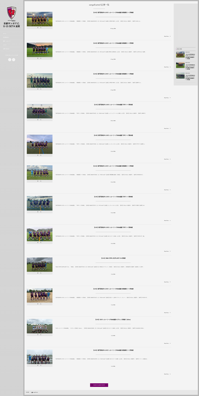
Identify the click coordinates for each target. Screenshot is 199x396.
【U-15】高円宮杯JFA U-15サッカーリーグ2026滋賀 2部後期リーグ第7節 (113, 43)
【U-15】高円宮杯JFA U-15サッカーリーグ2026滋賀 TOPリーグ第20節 (113, 135)
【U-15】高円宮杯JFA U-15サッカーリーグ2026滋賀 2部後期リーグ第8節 (113, 12)
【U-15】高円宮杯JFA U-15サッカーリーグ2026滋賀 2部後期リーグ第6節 (113, 74)
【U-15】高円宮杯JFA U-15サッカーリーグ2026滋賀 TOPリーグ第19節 (113, 197)
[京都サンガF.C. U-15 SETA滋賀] (11, 27)
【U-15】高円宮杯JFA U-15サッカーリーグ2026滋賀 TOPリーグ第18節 (113, 227)
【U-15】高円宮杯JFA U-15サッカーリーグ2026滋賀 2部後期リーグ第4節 (113, 289)
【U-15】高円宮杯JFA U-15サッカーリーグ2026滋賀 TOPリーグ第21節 (113, 104)
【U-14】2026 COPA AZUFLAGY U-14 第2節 (113, 258)
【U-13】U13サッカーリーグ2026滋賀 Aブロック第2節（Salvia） (113, 319)
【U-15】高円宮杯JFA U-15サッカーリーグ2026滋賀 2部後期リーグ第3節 (113, 350)
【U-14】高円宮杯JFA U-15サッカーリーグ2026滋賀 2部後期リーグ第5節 (113, 166)
